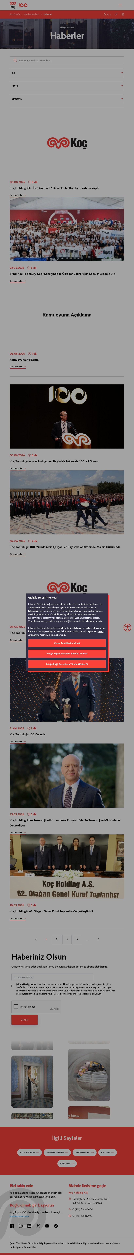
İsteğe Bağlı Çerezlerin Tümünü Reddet (67, 653)
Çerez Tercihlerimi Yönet (67, 643)
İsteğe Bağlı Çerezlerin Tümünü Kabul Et (67, 664)
